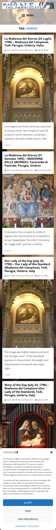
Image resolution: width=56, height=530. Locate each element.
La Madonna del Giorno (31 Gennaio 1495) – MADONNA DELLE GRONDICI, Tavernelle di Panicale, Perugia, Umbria (26, 160)
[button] (51, 452)
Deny (28, 510)
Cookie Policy (21, 526)
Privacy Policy (33, 526)
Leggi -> (8, 144)
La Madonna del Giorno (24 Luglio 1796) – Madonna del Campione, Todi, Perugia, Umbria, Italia (28, 42)
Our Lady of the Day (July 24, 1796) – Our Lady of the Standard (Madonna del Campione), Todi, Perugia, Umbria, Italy (27, 266)
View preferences (28, 519)
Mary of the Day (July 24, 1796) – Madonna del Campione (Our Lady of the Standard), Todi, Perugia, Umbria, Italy (26, 390)
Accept (28, 502)
